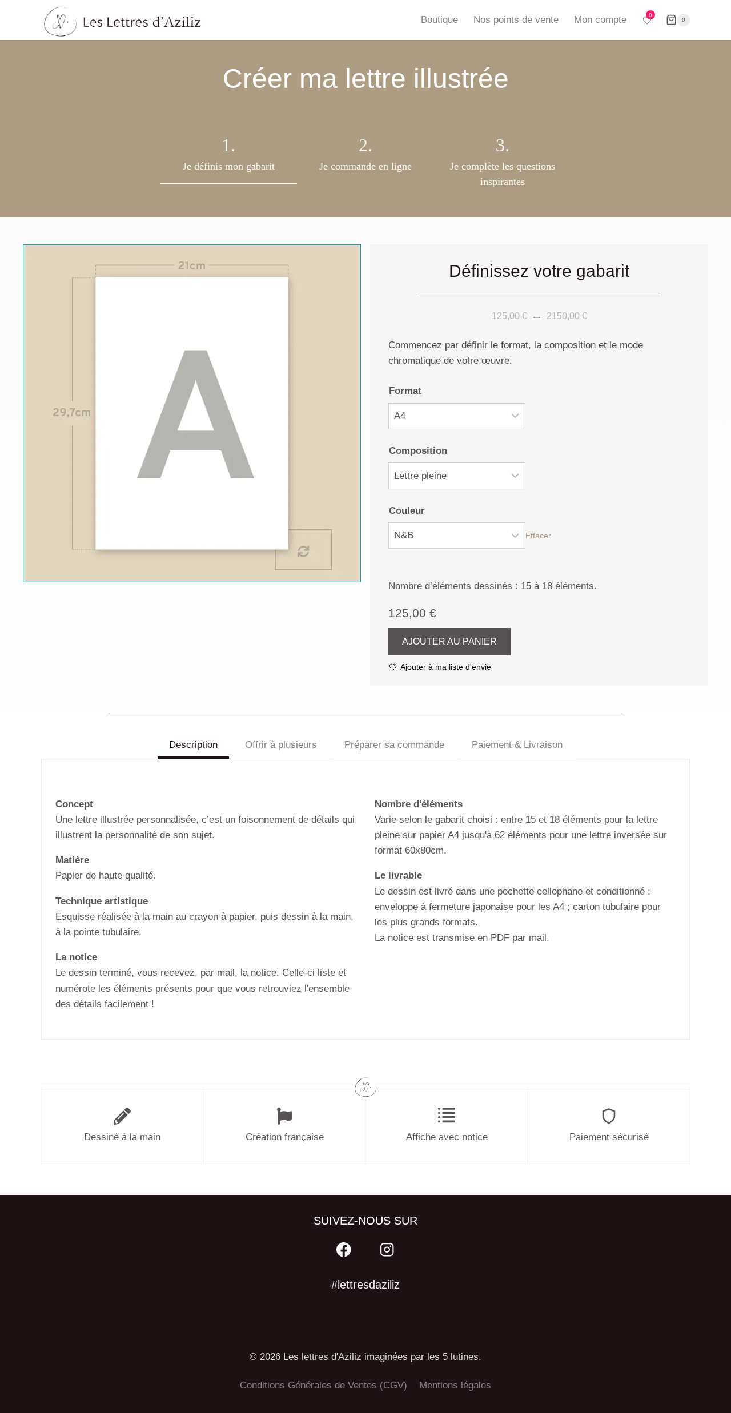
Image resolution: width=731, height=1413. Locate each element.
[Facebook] (343, 1249)
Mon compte (600, 19)
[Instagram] (387, 1249)
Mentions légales (455, 1385)
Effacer (538, 535)
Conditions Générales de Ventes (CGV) (323, 1385)
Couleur (407, 510)
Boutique (439, 19)
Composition (418, 450)
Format (405, 390)
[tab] (193, 746)
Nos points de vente (516, 19)
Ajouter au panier (449, 641)
